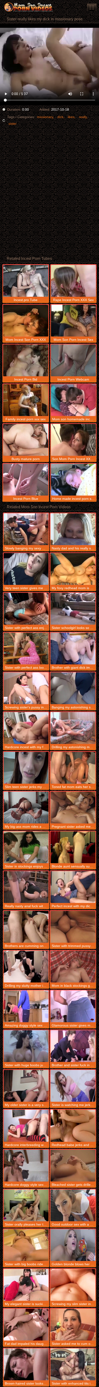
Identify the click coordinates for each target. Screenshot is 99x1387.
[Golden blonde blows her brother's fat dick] (72, 1245)
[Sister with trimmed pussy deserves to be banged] (72, 927)
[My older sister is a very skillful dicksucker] (26, 1086)
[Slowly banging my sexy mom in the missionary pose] (26, 529)
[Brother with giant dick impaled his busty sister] (72, 648)
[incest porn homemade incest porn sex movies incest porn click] (92, 7)
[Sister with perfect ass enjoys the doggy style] (26, 609)
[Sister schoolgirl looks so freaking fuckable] (72, 609)
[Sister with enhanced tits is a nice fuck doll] (72, 1364)
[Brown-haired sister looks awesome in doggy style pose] (26, 1364)
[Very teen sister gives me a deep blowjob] (26, 569)
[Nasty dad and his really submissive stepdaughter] (72, 529)
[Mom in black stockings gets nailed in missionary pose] (72, 966)
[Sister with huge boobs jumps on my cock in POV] (26, 1046)
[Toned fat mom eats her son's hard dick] (72, 768)
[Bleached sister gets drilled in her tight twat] (72, 1166)
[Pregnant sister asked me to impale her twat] (72, 807)
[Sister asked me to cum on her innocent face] (72, 1325)
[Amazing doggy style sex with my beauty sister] (26, 1006)
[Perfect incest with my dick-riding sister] (72, 887)
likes (71, 117)
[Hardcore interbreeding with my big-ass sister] (26, 1126)
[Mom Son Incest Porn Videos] (29, 7)
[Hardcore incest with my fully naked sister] (26, 728)
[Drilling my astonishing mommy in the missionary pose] (72, 728)
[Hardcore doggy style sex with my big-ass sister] (26, 1166)
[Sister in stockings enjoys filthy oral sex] (26, 847)
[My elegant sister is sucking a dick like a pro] (26, 1285)
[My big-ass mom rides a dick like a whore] (26, 807)
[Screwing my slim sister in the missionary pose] (72, 1285)
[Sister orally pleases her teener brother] (26, 1205)
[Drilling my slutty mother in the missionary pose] (26, 966)
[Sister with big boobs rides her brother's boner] (26, 1245)
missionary (45, 117)
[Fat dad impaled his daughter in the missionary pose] (26, 1325)
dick (60, 117)
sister (12, 124)
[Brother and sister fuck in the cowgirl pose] (72, 1046)
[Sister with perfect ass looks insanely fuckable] (26, 648)
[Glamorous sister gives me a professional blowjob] (72, 1006)
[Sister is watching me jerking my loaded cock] (72, 1086)
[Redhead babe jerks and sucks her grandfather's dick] (72, 1126)
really (83, 117)
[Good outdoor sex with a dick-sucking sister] (72, 1205)
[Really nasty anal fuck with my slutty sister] (26, 887)
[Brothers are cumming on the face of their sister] (26, 927)
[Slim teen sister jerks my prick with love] (26, 768)
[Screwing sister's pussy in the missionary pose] (26, 688)
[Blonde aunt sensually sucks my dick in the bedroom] (72, 847)
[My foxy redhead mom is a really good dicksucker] (72, 569)
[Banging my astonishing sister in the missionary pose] (72, 688)
